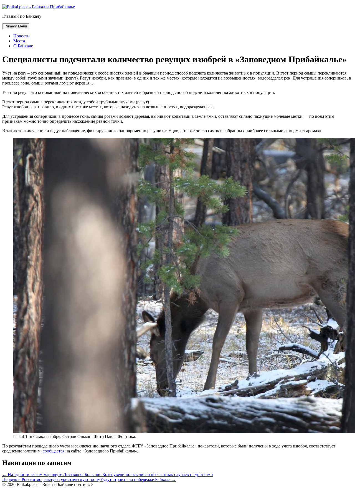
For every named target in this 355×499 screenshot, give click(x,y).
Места (19, 41)
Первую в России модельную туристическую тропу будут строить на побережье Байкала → (89, 479)
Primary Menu (15, 26)
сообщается (53, 451)
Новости (21, 36)
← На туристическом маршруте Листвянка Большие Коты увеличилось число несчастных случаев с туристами (107, 474)
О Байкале (23, 45)
